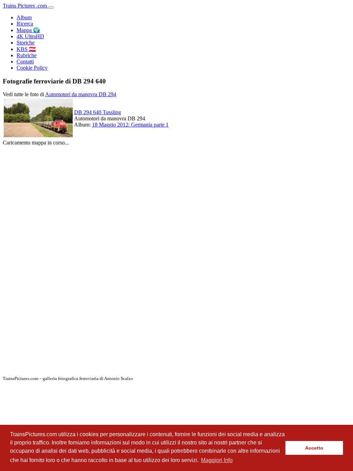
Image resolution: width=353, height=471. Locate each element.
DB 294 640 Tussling (97, 112)
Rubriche (27, 55)
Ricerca (25, 24)
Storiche (25, 43)
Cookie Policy (32, 68)
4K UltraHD (30, 36)
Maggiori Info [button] (217, 460)
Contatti (25, 61)
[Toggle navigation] (51, 8)
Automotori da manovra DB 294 (80, 94)
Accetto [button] (314, 448)
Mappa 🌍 (28, 30)
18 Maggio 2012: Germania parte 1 (130, 125)
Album (24, 17)
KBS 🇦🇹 (26, 49)
